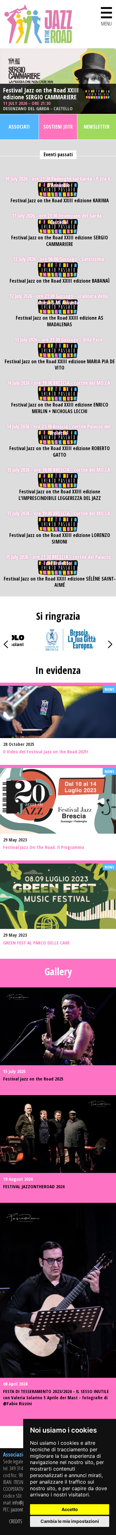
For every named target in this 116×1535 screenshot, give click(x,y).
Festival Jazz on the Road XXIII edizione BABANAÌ (60, 281)
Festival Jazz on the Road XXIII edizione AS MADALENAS (59, 321)
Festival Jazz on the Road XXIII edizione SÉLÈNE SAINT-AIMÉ (60, 582)
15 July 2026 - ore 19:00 (58, 513)
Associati (19, 126)
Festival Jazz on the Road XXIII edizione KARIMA (60, 200)
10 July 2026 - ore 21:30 (58, 182)
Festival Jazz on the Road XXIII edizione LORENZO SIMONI (59, 538)
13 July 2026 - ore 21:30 (58, 340)
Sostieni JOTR (58, 126)
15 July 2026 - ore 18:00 (58, 470)
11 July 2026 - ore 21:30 (38, 106)
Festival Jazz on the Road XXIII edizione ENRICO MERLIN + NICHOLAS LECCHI (59, 408)
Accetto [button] (70, 1509)
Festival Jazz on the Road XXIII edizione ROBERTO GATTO (59, 451)
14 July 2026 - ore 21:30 (58, 429)
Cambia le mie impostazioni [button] (70, 1521)
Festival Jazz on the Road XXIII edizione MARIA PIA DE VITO (60, 364)
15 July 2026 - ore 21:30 (58, 560)
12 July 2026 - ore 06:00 (58, 259)
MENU (106, 15)
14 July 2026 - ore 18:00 (58, 383)
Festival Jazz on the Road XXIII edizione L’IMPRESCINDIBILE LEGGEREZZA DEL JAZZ (60, 494)
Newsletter (97, 126)
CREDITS (15, 1521)
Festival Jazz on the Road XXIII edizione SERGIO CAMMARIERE (41, 94)
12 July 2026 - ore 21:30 (58, 299)
